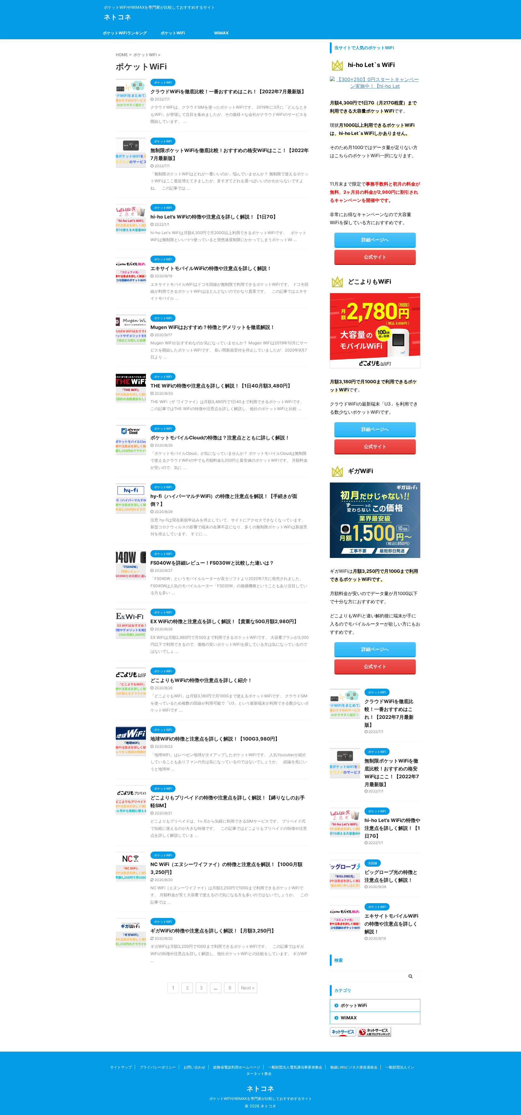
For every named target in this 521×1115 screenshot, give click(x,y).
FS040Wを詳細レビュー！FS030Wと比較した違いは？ (212, 563)
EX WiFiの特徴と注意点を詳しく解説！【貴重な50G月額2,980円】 (224, 621)
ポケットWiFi (173, 32)
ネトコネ (117, 17)
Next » (247, 988)
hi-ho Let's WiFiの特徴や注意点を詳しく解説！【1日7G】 (214, 217)
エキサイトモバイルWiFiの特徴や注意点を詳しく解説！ (211, 268)
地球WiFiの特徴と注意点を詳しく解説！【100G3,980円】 (215, 739)
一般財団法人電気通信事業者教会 (295, 1067)
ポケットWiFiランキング (125, 32)
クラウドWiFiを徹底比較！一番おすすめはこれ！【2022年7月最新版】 (228, 91)
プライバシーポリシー (158, 1067)
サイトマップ (121, 1067)
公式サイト (375, 257)
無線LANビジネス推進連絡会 (353, 1067)
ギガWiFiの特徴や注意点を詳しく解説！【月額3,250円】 (213, 931)
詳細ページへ (375, 240)
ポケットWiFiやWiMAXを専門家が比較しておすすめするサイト (260, 1098)
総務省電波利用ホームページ (236, 1067)
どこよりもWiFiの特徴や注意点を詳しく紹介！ (201, 680)
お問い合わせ (194, 1067)
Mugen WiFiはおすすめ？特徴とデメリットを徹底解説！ (212, 327)
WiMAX (221, 32)
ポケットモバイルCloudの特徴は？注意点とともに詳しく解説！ (220, 438)
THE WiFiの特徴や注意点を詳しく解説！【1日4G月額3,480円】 (221, 386)
